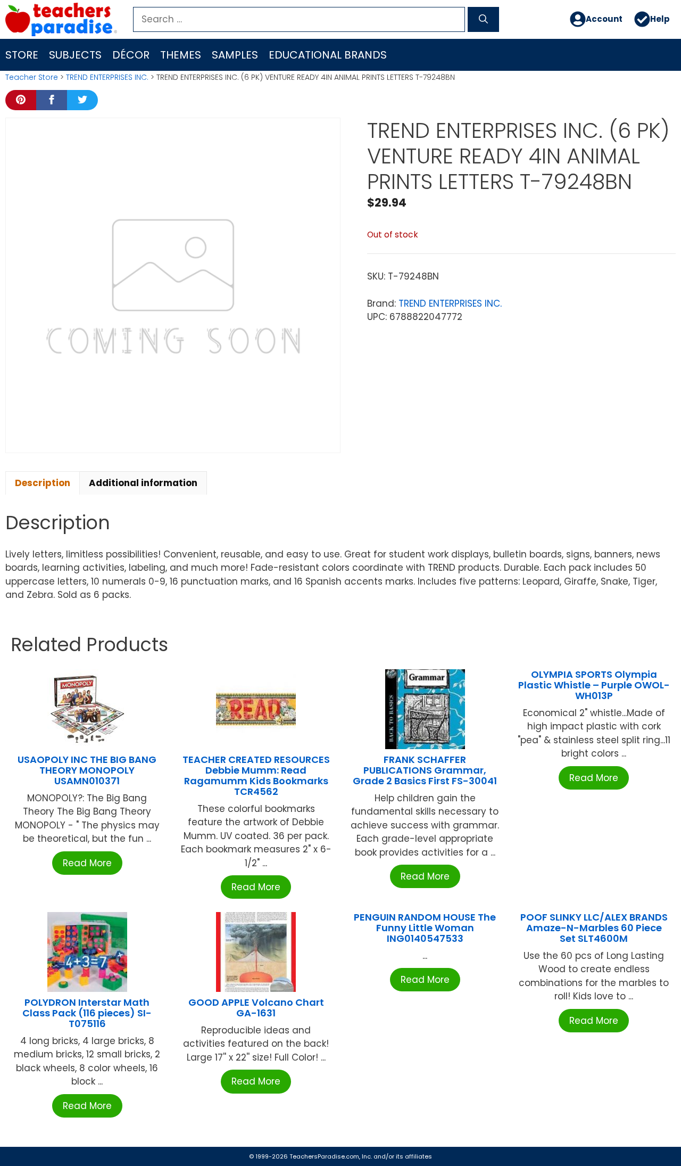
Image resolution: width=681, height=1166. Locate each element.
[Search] (483, 19)
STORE (21, 54)
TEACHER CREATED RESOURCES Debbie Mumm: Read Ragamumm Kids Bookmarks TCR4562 (256, 775)
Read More (87, 863)
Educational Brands (328, 54)
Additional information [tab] (143, 483)
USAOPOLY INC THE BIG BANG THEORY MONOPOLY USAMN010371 (87, 770)
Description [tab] (42, 483)
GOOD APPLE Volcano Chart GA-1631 (256, 1008)
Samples (235, 54)
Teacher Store (31, 77)
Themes (180, 54)
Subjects (75, 54)
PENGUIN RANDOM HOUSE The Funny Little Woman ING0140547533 (425, 927)
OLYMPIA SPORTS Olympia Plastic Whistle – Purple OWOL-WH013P (594, 685)
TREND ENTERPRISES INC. (107, 77)
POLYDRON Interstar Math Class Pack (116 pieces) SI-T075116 (87, 1013)
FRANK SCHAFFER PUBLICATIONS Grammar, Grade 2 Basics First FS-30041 (425, 770)
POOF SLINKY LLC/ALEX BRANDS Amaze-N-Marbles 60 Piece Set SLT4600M (594, 927)
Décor (131, 54)
